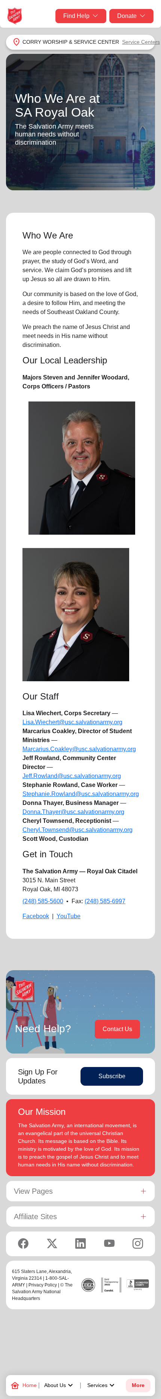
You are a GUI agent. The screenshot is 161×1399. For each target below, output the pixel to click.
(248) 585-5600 (42, 901)
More (138, 1385)
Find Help (76, 16)
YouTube (68, 916)
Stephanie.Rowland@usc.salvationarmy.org (80, 794)
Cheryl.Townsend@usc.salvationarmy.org (77, 830)
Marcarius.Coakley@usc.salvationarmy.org (79, 749)
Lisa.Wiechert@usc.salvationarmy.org (72, 722)
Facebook (35, 916)
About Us (59, 1385)
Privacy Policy (42, 1285)
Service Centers (141, 42)
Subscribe (111, 1076)
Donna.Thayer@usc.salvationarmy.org (73, 812)
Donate (127, 16)
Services (101, 1385)
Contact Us (117, 1029)
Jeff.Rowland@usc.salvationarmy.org (71, 776)
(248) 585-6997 (105, 901)
